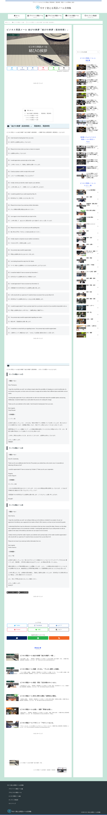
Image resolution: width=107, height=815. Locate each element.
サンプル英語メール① (32, 115)
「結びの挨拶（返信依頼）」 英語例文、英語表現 (38, 113)
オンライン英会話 (13, 799)
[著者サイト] (17, 638)
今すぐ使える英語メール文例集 (15, 785)
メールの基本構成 (24, 592)
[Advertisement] (38, 76)
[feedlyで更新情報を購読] (38, 638)
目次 (28, 110)
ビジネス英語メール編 (13, 592)
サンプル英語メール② (32, 117)
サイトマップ (12, 803)
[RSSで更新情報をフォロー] (59, 638)
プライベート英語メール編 (16, 788)
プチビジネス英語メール (15, 792)
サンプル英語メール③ (32, 119)
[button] (98, 52)
